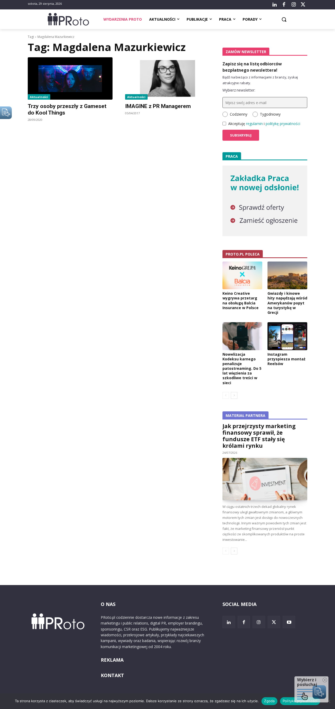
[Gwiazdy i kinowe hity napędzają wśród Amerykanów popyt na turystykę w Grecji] (287, 275)
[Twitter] (303, 5)
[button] (284, 19)
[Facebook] (284, 5)
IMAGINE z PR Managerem (158, 106)
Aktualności (39, 97)
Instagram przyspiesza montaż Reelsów (286, 359)
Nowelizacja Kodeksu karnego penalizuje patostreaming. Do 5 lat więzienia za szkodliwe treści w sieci (241, 368)
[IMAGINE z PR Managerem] (167, 78)
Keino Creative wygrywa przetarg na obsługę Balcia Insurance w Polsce (240, 300)
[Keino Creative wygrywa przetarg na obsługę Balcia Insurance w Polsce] (242, 275)
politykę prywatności (283, 123)
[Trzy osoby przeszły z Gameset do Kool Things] (70, 78)
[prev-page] (225, 395)
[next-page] (234, 395)
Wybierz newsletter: (238, 90)
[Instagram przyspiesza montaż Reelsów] (287, 336)
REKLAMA (112, 660)
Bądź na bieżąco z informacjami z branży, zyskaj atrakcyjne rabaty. (260, 80)
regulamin (254, 123)
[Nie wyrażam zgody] (328, 701)
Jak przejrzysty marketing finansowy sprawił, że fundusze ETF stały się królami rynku (259, 435)
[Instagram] (293, 5)
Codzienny (238, 114)
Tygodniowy (270, 114)
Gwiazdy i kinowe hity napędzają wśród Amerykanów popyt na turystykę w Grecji (287, 303)
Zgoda (269, 701)
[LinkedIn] (274, 5)
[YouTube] (289, 622)
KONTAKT (112, 675)
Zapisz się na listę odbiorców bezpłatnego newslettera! (252, 67)
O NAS (108, 604)
